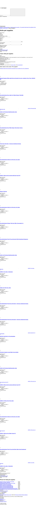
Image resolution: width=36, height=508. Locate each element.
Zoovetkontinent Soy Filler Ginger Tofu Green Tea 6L (11, 127)
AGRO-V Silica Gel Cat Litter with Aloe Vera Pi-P (10, 175)
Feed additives (31, 27)
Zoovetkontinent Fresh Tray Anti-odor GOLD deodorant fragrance (14, 239)
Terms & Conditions (3, 494)
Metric (4, 493)
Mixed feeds (27, 27)
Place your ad (2, 60)
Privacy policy (9, 494)
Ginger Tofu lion (3, 191)
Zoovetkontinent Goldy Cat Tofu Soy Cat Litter (10, 159)
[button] (18, 21)
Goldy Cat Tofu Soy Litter (5, 287)
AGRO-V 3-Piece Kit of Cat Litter (7, 400)
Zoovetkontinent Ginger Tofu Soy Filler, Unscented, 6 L (12, 223)
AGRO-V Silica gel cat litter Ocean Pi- (8, 433)
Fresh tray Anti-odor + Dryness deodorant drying (10, 143)
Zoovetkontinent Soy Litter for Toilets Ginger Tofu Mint (11, 95)
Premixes (4, 28)
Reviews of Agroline (18, 494)
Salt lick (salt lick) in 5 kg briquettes (7, 336)
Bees (7, 28)
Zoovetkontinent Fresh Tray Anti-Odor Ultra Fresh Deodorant (13, 449)
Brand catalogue (25, 494)
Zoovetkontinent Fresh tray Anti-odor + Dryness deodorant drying (14, 303)
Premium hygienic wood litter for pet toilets (9, 352)
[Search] (17, 12)
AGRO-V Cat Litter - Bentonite (6, 271)
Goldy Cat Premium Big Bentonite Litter (8, 111)
